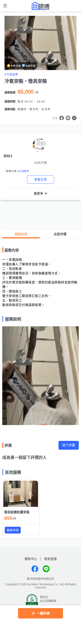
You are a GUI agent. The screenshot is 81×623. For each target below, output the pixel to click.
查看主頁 (40, 179)
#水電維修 (23, 171)
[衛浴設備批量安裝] (20, 494)
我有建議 (50, 559)
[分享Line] (68, 118)
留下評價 (68, 445)
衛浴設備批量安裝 (16, 512)
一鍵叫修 (43, 613)
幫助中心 (31, 559)
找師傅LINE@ (46, 568)
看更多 (38, 193)
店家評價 (60, 234)
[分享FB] (61, 118)
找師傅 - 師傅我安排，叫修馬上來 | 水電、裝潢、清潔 (41, 6)
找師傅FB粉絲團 (35, 568)
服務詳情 (21, 234)
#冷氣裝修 (11, 74)
